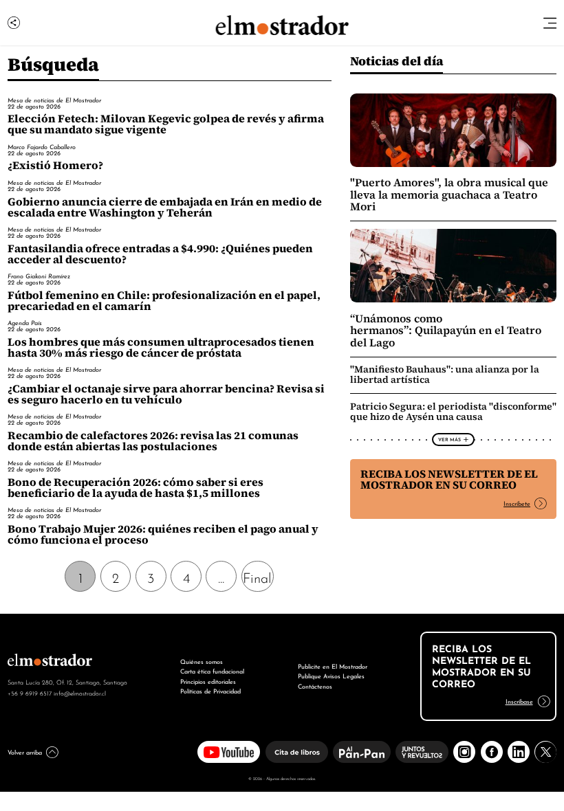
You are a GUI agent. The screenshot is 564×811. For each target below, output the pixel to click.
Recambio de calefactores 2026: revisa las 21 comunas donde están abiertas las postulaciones (153, 441)
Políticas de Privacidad (210, 690)
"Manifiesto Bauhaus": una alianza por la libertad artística (444, 374)
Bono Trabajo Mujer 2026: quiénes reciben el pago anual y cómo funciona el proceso (163, 534)
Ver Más (449, 439)
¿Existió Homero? (55, 165)
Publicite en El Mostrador (332, 665)
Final (257, 576)
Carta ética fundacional (212, 670)
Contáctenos (315, 685)
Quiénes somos (201, 660)
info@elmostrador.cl (80, 693)
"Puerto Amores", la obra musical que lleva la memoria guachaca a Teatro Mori (449, 194)
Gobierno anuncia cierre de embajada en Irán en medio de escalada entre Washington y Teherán (165, 207)
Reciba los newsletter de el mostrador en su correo (449, 479)
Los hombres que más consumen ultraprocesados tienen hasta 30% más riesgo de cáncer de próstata (161, 347)
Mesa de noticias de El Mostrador (54, 99)
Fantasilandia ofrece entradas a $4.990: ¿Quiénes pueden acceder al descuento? (160, 254)
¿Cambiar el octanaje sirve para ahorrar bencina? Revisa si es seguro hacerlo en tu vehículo (166, 394)
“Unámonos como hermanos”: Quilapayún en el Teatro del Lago (445, 330)
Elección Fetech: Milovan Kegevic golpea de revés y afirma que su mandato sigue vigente (166, 124)
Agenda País (25, 322)
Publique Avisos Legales (331, 675)
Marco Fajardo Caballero (42, 146)
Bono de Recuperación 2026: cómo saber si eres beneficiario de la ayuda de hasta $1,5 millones (135, 487)
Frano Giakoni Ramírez (39, 275)
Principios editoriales (208, 680)
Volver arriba (25, 751)
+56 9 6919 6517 (30, 693)
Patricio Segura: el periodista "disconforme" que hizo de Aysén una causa (453, 411)
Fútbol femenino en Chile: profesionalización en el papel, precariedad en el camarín (164, 300)
